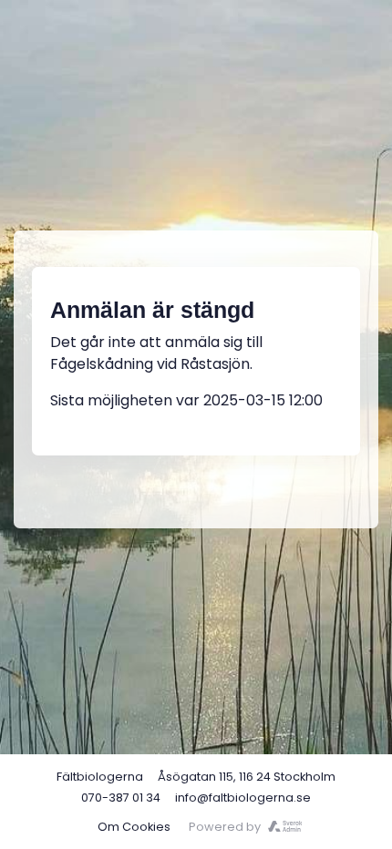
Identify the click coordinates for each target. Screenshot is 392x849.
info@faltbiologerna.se (243, 797)
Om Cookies (134, 826)
